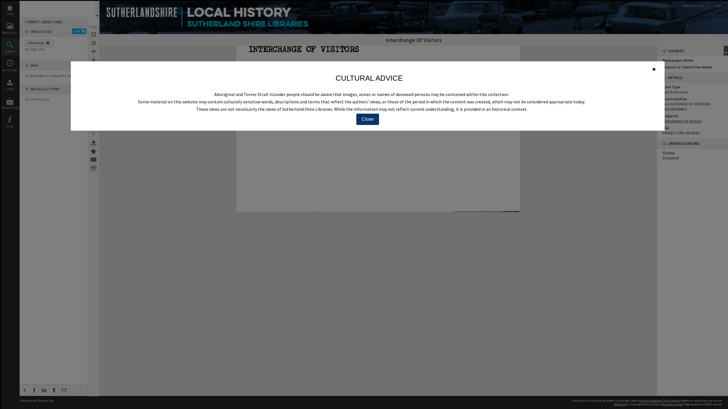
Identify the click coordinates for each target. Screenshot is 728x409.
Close (368, 119)
